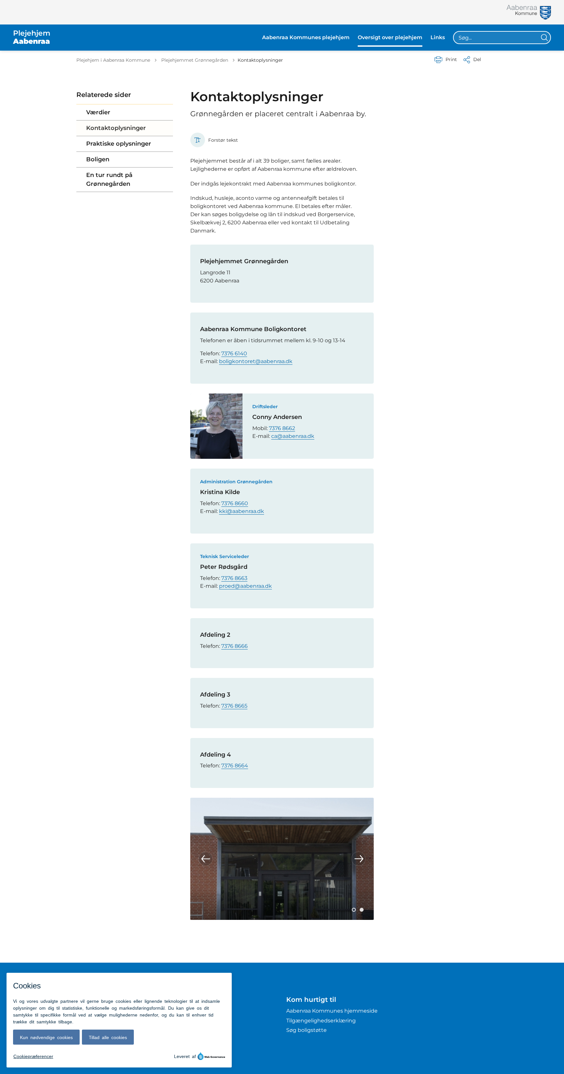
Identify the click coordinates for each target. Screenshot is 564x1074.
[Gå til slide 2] (362, 910)
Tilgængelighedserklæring (321, 1021)
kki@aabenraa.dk (241, 511)
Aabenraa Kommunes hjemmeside (332, 1011)
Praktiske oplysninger (118, 143)
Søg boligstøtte (306, 1030)
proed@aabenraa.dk (245, 586)
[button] (205, 859)
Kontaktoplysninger (116, 128)
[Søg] (544, 37)
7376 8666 (234, 646)
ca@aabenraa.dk (292, 436)
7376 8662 (282, 428)
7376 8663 (234, 578)
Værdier (98, 112)
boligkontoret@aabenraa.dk (255, 361)
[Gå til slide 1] (354, 910)
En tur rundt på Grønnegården (109, 179)
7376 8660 (234, 503)
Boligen (97, 159)
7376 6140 (234, 353)
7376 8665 (234, 706)
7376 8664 (234, 765)
